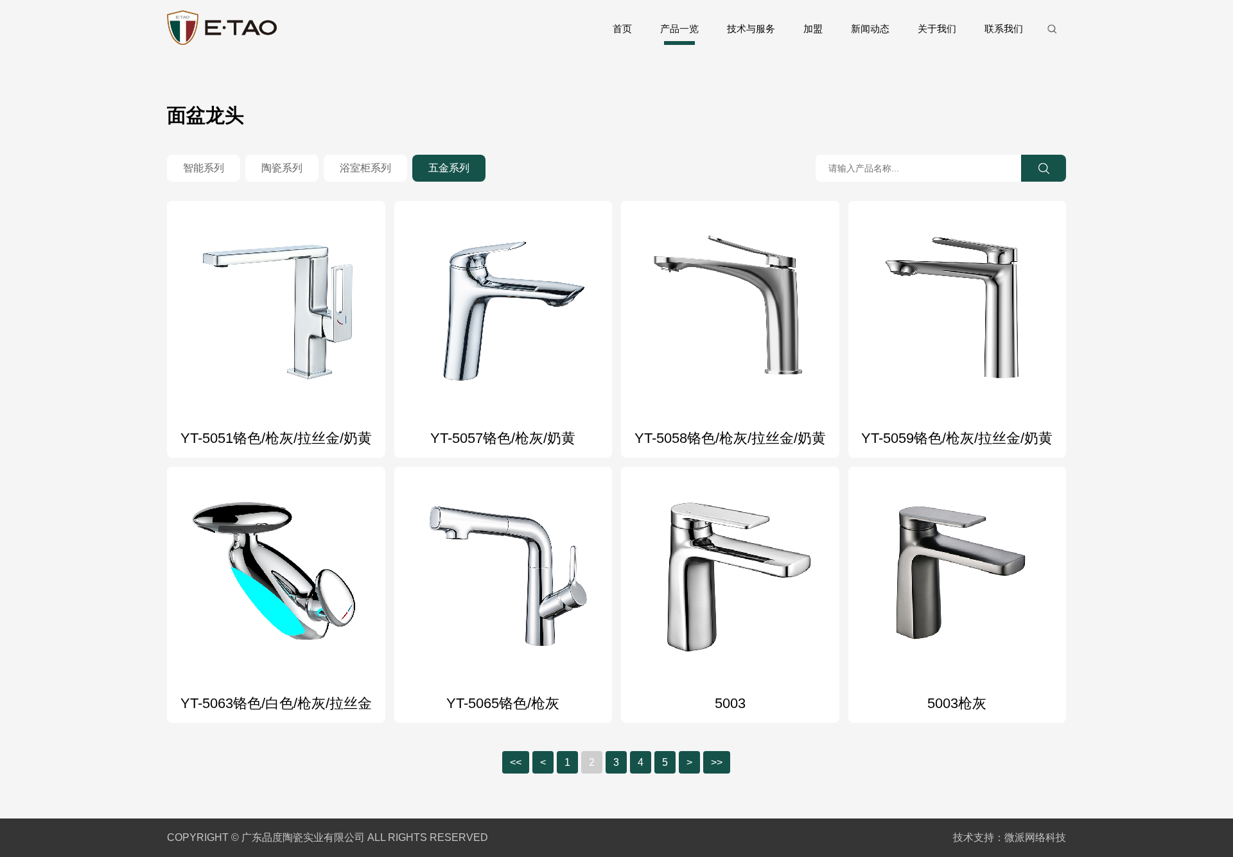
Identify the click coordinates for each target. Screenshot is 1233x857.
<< (515, 762)
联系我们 (1003, 28)
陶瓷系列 (281, 167)
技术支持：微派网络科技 (1009, 837)
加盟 (813, 28)
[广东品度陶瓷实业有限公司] (222, 29)
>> (716, 762)
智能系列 (203, 167)
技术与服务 (751, 28)
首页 (622, 28)
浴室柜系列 (365, 167)
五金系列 (448, 167)
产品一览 (679, 28)
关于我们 (937, 28)
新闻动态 (870, 28)
